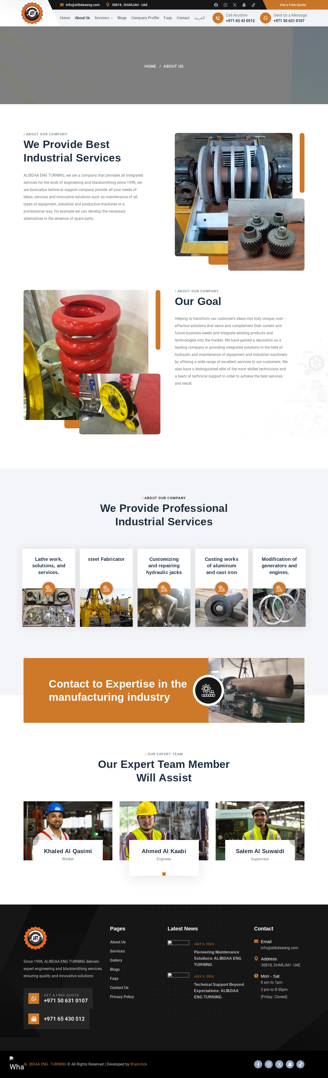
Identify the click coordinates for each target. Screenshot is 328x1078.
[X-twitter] (235, 5)
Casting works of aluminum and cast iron (221, 566)
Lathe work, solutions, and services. (49, 566)
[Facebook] (216, 5)
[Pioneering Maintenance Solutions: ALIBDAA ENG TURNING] (178, 954)
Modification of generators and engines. (279, 566)
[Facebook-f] (258, 1064)
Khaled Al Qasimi (68, 851)
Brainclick (138, 1064)
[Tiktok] (253, 5)
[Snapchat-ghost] (244, 5)
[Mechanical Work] (164, 607)
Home (150, 66)
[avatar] (68, 831)
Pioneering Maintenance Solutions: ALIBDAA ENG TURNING (217, 958)
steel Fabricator (106, 559)
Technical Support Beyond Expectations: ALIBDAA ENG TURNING (219, 990)
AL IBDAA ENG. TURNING (45, 1064)
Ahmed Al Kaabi (164, 851)
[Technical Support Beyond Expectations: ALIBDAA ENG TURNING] (178, 986)
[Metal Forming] (106, 607)
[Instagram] (225, 5)
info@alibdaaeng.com (83, 5)
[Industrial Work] (48, 607)
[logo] (32, 13)
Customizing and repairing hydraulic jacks (164, 566)
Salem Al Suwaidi (260, 851)
